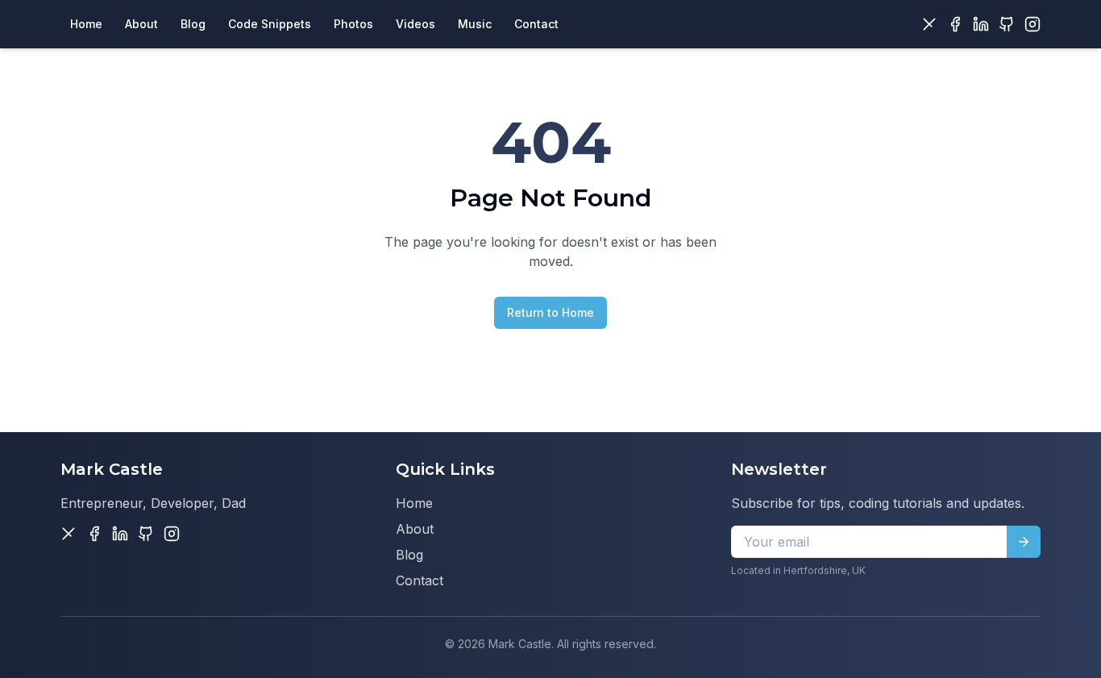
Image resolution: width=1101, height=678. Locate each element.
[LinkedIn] (981, 24)
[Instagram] (1032, 24)
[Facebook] (955, 24)
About (415, 529)
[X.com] (929, 24)
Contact (419, 580)
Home (414, 503)
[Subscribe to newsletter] (1024, 542)
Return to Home (550, 312)
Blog (409, 555)
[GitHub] (1007, 24)
